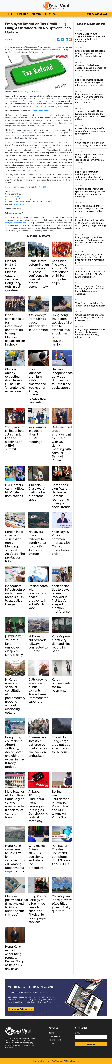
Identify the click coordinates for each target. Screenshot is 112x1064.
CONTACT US (51, 14)
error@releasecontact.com (16, 223)
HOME (9, 14)
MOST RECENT (22, 14)
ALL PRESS (36, 14)
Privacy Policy (54, 1036)
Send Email (14, 197)
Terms (51, 1033)
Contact (52, 1043)
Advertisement (55, 1040)
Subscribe (91, 1044)
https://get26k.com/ (41, 111)
